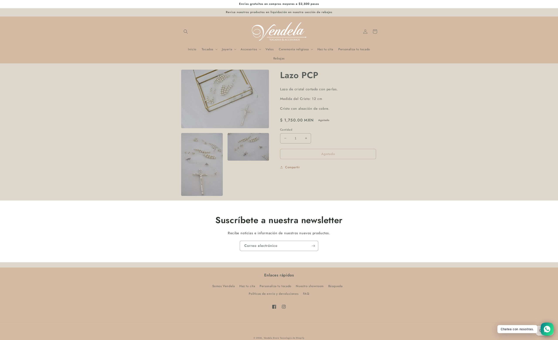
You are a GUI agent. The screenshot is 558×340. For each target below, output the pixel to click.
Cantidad (286, 130)
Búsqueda (335, 286)
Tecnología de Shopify (292, 338)
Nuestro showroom (310, 286)
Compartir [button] (292, 167)
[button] (186, 31)
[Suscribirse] (313, 246)
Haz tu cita (247, 286)
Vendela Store (271, 338)
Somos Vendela (223, 286)
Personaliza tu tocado (275, 286)
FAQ (306, 293)
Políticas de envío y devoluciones (273, 293)
